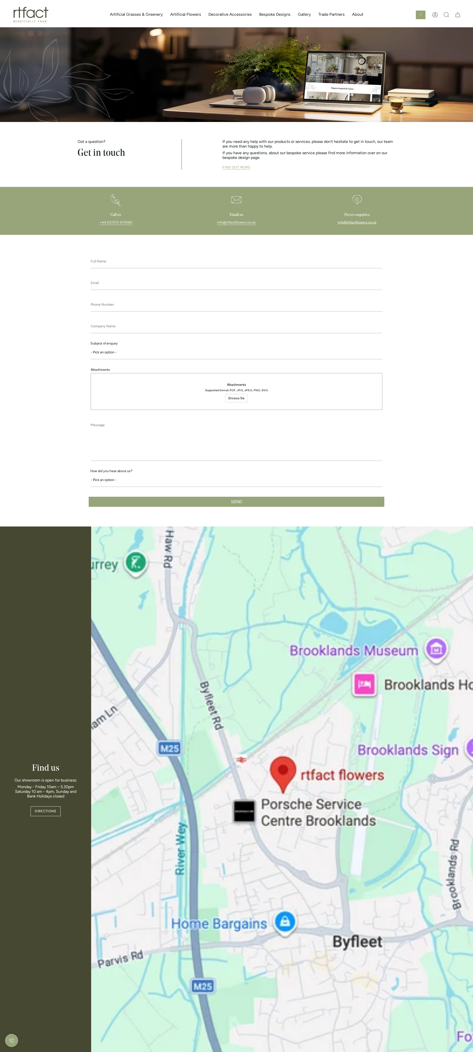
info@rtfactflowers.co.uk (236, 222)
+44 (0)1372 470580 (116, 222)
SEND (236, 502)
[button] (136, 15)
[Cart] (457, 15)
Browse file (236, 398)
